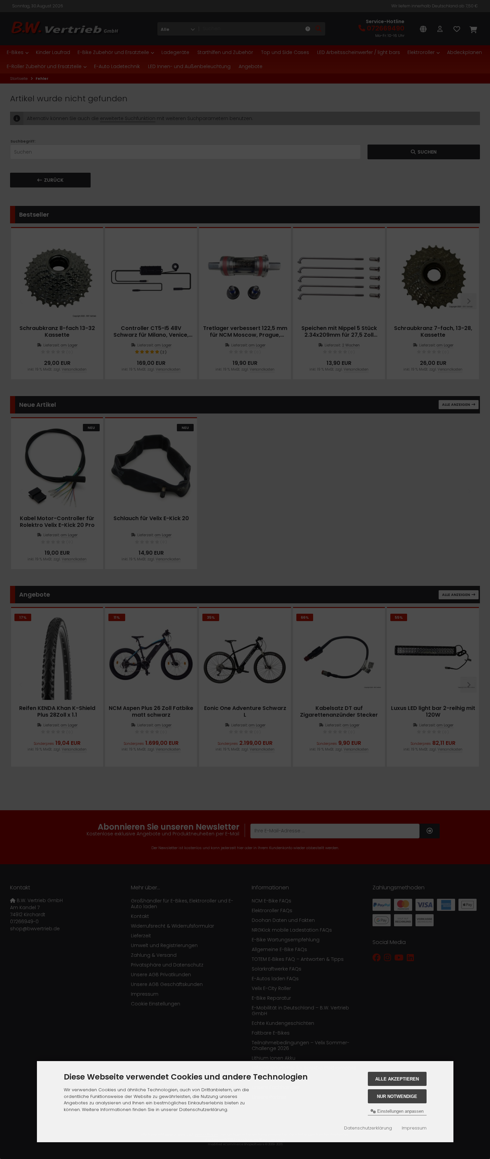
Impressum (414, 1128)
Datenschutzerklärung (368, 1128)
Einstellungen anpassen (400, 1111)
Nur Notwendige (397, 1096)
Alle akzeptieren (397, 1079)
